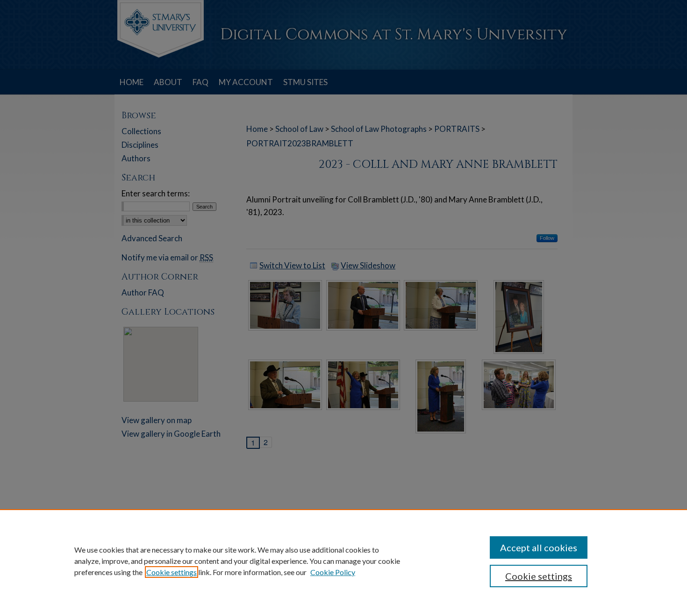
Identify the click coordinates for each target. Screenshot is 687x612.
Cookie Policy (332, 572)
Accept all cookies (538, 547)
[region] (343, 560)
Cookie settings (171, 572)
